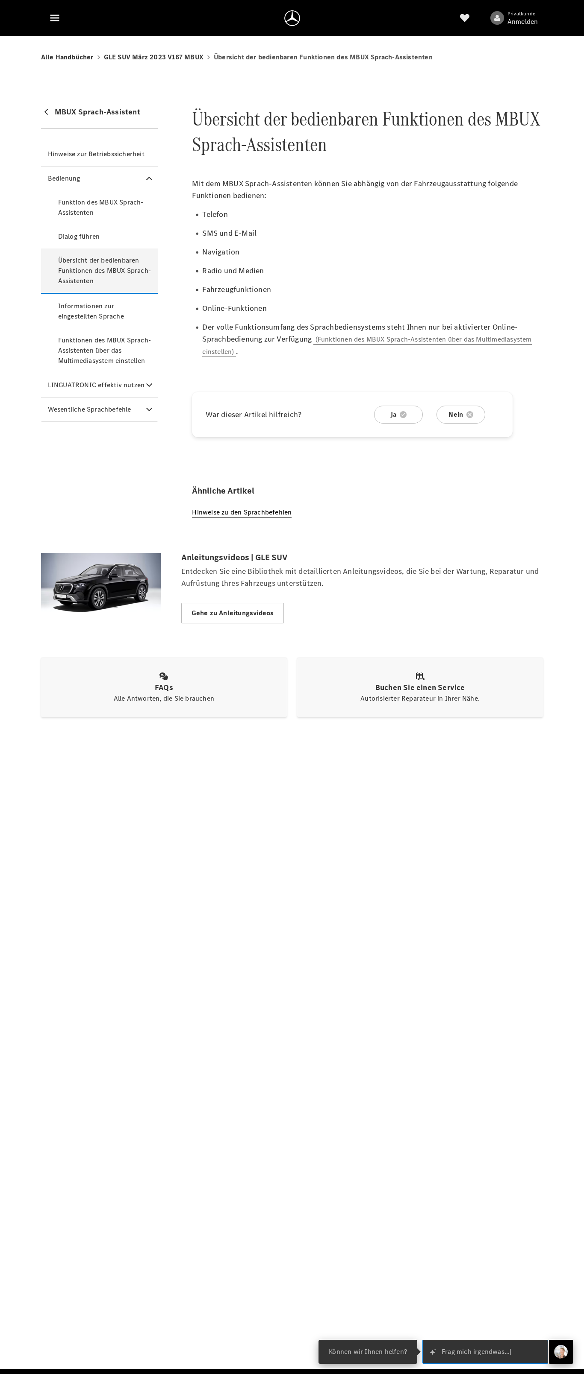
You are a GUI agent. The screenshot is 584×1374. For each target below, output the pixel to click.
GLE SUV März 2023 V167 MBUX (154, 57)
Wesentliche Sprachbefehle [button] (89, 409)
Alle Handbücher (67, 57)
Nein (455, 414)
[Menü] (54, 18)
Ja (393, 414)
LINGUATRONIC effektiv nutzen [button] (96, 384)
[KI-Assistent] (561, 1352)
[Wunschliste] (465, 18)
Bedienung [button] (64, 178)
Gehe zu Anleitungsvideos (233, 612)
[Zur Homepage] (292, 18)
